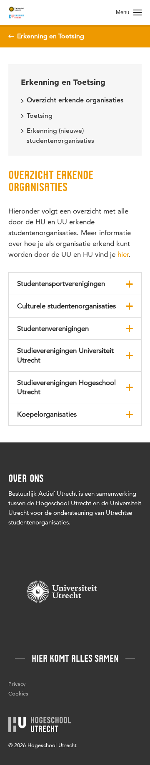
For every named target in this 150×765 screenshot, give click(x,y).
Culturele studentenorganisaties (66, 306)
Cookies (18, 693)
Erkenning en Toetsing (63, 82)
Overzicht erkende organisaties (75, 100)
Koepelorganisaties (47, 414)
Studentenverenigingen (53, 328)
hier (123, 254)
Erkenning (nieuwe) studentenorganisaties (60, 135)
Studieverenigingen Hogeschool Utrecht (66, 387)
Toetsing (39, 115)
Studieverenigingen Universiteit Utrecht (65, 355)
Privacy (16, 684)
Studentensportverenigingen (61, 283)
